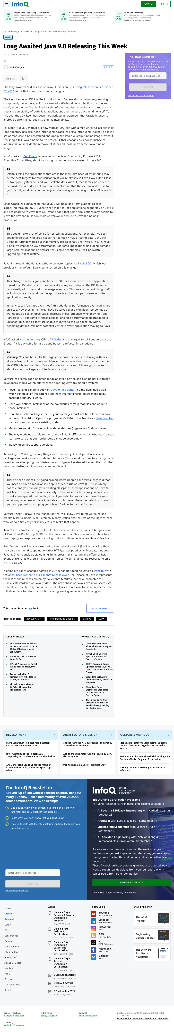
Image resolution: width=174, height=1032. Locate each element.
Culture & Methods (135, 734)
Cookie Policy (162, 1018)
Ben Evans (30, 156)
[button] (148, 87)
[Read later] (23, 78)
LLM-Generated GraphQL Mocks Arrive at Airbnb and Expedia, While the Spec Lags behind (28, 767)
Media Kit (9, 968)
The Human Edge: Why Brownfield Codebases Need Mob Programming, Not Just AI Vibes (98, 704)
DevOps (87, 619)
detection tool (105, 418)
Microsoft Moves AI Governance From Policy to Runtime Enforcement (87, 744)
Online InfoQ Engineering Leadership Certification (61, 946)
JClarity (56, 339)
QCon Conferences (11, 933)
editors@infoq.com (88, 1015)
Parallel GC (84, 263)
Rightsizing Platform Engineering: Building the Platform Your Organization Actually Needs (143, 745)
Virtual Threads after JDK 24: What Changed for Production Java (22, 687)
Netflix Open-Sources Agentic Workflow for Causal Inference (96, 657)
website (99, 570)
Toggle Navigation (6, 4)
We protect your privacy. (141, 95)
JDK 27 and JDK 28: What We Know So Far (23, 658)
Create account (9, 916)
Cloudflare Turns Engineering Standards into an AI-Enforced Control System (97, 691)
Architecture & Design (62, 619)
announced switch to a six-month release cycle (38, 575)
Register (148, 4)
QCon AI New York (63, 983)
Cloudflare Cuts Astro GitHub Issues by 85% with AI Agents (99, 680)
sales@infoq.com (49, 1015)
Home (7, 908)
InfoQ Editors (11, 952)
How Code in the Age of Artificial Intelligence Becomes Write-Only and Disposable (145, 758)
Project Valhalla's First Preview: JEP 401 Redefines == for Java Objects (23, 677)
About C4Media (12, 962)
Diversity (9, 990)
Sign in (164, 4)
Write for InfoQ (12, 946)
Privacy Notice (124, 1018)
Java (8, 37)
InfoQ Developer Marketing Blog (12, 979)
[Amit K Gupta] (5, 67)
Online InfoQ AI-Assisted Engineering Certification (63, 962)
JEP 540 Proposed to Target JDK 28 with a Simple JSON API (23, 667)
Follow (108, 67)
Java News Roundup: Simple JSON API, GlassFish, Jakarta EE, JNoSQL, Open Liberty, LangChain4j (23, 648)
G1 (23, 263)
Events (8, 941)
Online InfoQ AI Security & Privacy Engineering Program (64, 916)
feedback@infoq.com (14, 1015)
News (26, 31)
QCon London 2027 (64, 991)
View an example (150, 69)
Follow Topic (100, 608)
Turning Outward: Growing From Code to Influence (142, 769)
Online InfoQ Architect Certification (61, 932)
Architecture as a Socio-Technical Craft (84, 764)
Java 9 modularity (62, 389)
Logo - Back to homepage (20, 4)
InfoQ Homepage (11, 31)
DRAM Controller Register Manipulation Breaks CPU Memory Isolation (27, 744)
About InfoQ (10, 957)
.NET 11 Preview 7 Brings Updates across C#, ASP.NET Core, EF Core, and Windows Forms (99, 668)
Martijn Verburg (30, 339)
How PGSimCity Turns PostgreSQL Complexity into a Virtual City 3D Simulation (30, 755)
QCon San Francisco (65, 975)
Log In (8, 924)
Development (34, 619)
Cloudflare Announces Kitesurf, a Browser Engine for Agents (98, 646)
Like (12, 79)
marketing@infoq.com (14, 1025)
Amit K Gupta (17, 67)
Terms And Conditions (143, 1018)
